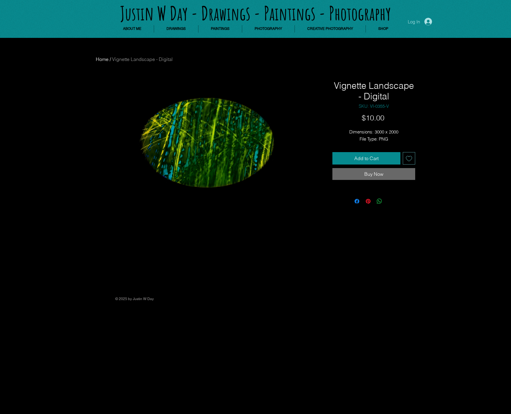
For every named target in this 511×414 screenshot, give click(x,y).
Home (102, 59)
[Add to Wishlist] (409, 158)
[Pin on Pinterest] (368, 201)
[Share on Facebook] (356, 201)
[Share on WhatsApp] (379, 201)
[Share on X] (390, 201)
